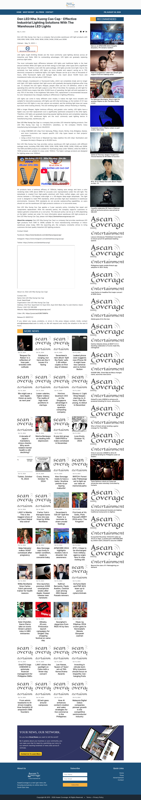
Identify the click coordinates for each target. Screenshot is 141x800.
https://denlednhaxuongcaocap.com (61, 216)
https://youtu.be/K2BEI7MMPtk (37, 313)
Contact (121, 780)
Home (121, 773)
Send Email (26, 300)
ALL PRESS (40, 12)
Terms (88, 797)
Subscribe (75, 785)
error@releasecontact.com (27, 323)
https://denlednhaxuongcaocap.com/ (37, 309)
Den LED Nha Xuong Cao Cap (28, 122)
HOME (19, 12)
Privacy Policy (98, 797)
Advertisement (118, 778)
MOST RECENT (28, 12)
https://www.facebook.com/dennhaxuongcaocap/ (43, 235)
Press (122, 775)
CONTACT (49, 12)
